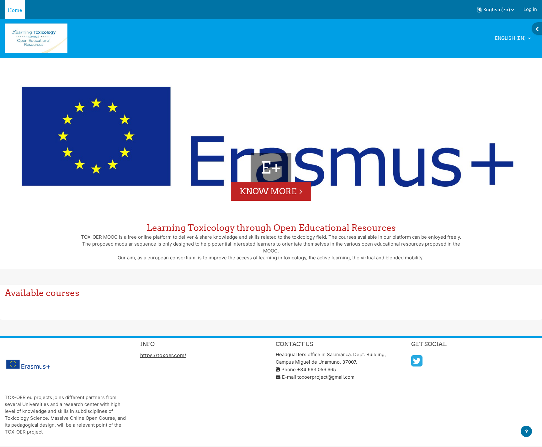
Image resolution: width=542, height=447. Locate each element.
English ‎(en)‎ (511, 38)
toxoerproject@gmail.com (325, 377)
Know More (268, 191)
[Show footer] (526, 431)
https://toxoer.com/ (163, 355)
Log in (530, 9)
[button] (495, 10)
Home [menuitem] (15, 10)
